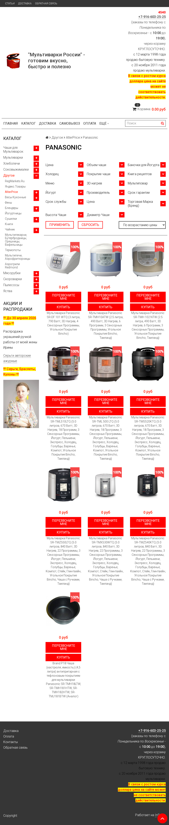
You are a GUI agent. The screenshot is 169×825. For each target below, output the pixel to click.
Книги (9, 224)
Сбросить (90, 225)
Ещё (103, 123)
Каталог (28, 123)
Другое (9, 175)
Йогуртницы (13, 213)
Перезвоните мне (63, 297)
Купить (63, 307)
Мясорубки (11, 273)
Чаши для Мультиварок (13, 149)
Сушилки (11, 218)
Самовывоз (69, 123)
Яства (7, 291)
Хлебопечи (11, 163)
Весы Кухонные (15, 197)
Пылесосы (11, 285)
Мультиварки (13, 157)
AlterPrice (11, 192)
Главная (10, 123)
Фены (8, 202)
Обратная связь (46, 3)
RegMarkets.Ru (15, 181)
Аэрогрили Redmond (12, 265)
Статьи (10, 3)
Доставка (25, 3)
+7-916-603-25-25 (152, 17)
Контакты (10, 742)
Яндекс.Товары (15, 186)
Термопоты (13, 250)
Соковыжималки (16, 169)
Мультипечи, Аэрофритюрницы (17, 257)
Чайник (10, 229)
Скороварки (12, 279)
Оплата (89, 123)
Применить (59, 225)
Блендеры (11, 208)
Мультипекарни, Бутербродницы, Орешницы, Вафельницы (16, 239)
